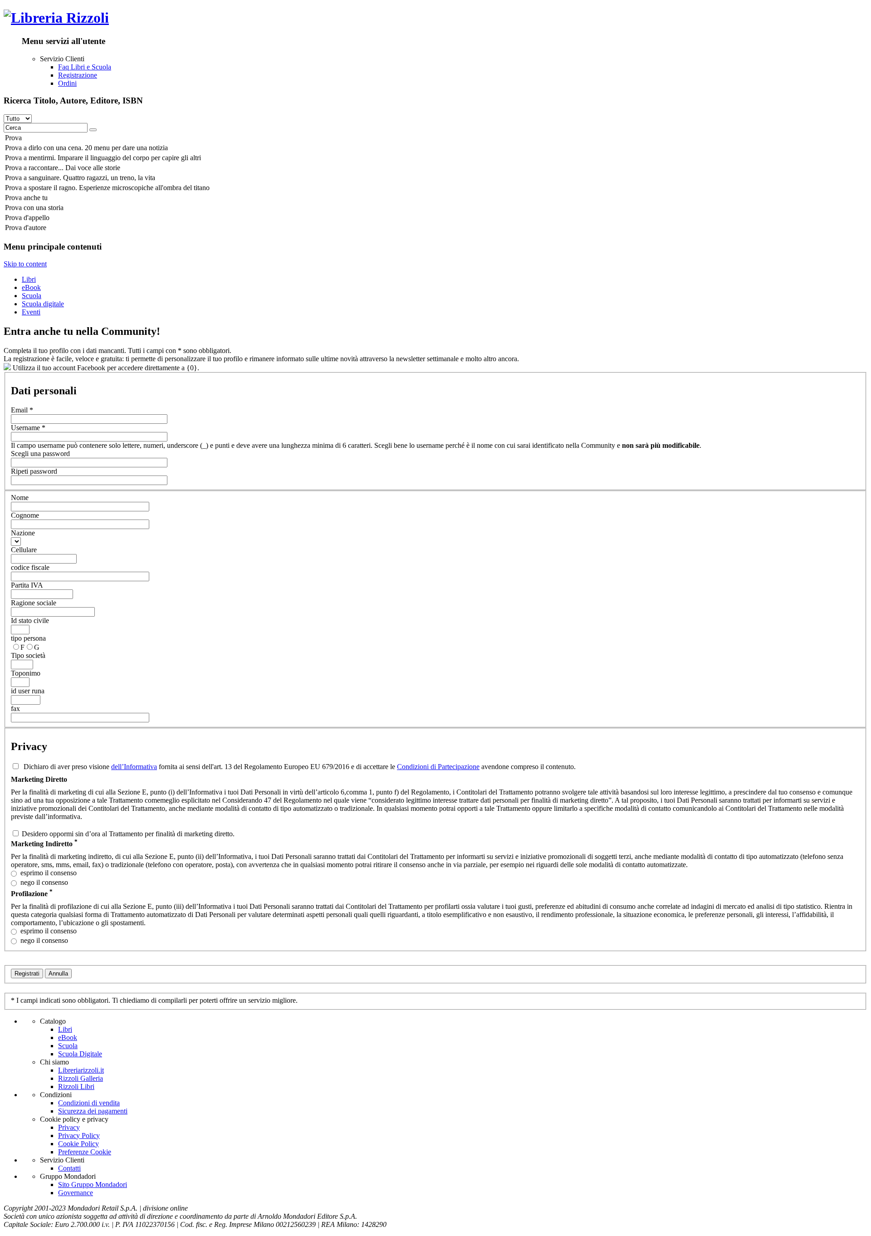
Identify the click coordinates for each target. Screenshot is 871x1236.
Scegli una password (40, 453)
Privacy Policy (79, 1135)
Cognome (25, 515)
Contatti (69, 1168)
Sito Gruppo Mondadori (92, 1184)
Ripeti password (34, 471)
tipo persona (28, 638)
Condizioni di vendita (89, 1103)
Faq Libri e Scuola (84, 67)
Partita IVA (27, 585)
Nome (20, 497)
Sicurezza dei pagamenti (92, 1111)
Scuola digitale (43, 304)
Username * (28, 428)
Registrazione (77, 75)
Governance (75, 1193)
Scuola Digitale (80, 1054)
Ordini (67, 83)
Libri (29, 279)
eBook (31, 287)
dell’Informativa (134, 766)
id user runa (27, 691)
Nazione (23, 533)
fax (15, 708)
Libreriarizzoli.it (81, 1070)
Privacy (69, 1127)
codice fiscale (30, 567)
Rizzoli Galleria (80, 1078)
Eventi (31, 312)
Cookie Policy (78, 1144)
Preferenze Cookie (84, 1152)
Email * (22, 410)
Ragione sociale (33, 603)
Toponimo (25, 673)
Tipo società (28, 655)
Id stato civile (30, 620)
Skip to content (25, 264)
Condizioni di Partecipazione (438, 766)
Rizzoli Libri (76, 1086)
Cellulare (24, 550)
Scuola (31, 295)
